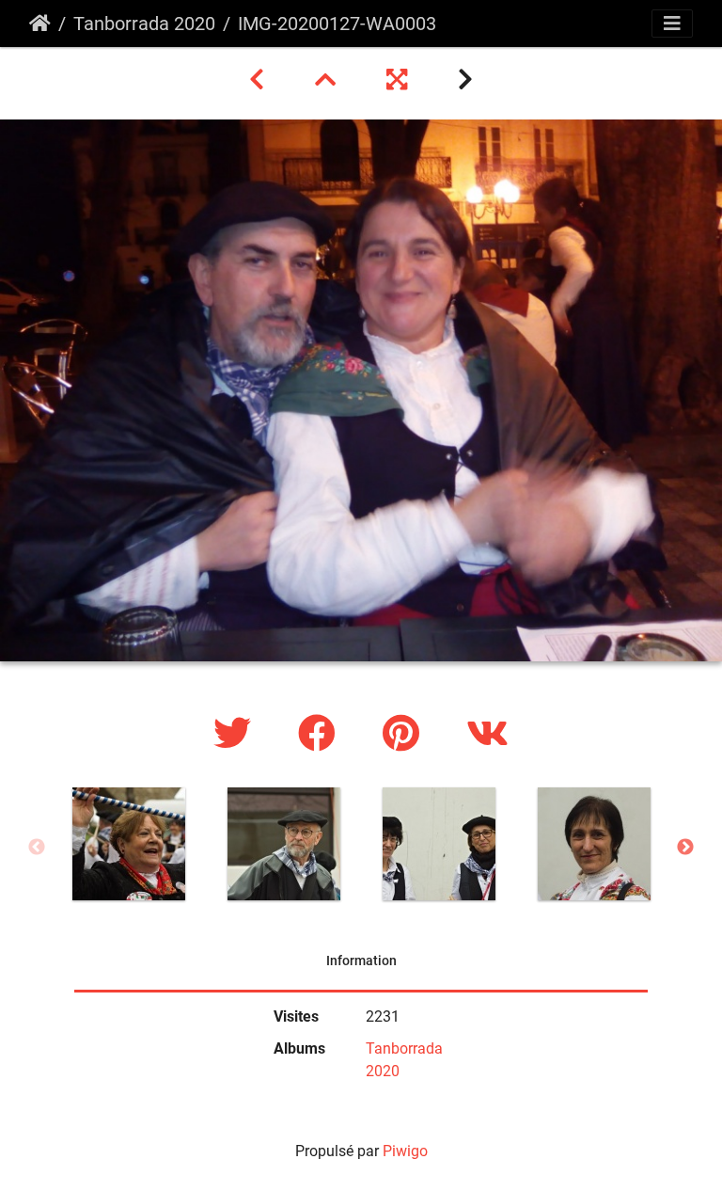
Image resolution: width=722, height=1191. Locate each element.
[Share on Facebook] (321, 734)
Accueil (40, 23)
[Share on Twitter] (237, 734)
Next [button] (685, 847)
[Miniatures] (328, 80)
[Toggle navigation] (672, 23)
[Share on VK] (487, 734)
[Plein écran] (399, 80)
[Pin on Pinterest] (405, 734)
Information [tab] (361, 960)
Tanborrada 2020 (144, 23)
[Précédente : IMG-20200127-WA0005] (259, 80)
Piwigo (405, 1151)
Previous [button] (36, 847)
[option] (128, 843)
